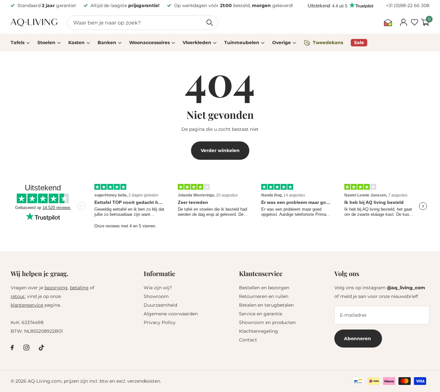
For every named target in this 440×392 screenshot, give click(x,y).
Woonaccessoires (149, 42)
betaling (79, 288)
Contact (248, 340)
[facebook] (12, 347)
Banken (107, 42)
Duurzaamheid (160, 305)
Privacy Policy (160, 322)
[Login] (403, 22)
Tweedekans (328, 42)
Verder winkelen (220, 150)
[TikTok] (41, 347)
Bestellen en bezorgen (264, 288)
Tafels (17, 42)
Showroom (156, 296)
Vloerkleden (197, 42)
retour (18, 296)
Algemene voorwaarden (171, 314)
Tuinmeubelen (241, 42)
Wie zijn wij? (158, 288)
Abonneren (358, 338)
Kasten (76, 42)
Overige (281, 42)
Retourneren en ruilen (263, 296)
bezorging (56, 288)
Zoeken (209, 22)
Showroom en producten (267, 322)
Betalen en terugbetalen (266, 305)
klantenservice (27, 305)
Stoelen (46, 42)
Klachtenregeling (258, 331)
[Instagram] (26, 347)
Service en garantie (260, 314)
